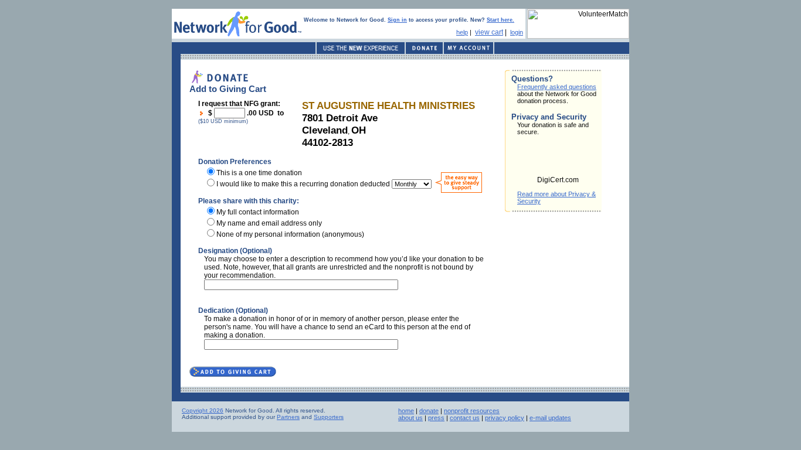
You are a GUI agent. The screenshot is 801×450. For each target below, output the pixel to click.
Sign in (397, 20)
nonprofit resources (472, 410)
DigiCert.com (558, 180)
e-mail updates (550, 417)
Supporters (329, 417)
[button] (558, 159)
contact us (465, 417)
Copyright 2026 (202, 410)
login (516, 32)
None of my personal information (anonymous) (290, 234)
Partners (288, 417)
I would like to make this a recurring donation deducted (303, 184)
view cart (489, 32)
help (462, 32)
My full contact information (257, 212)
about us (410, 417)
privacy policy (504, 417)
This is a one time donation (259, 173)
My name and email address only (269, 223)
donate (429, 410)
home (406, 410)
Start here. (500, 20)
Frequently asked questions (556, 86)
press (436, 417)
